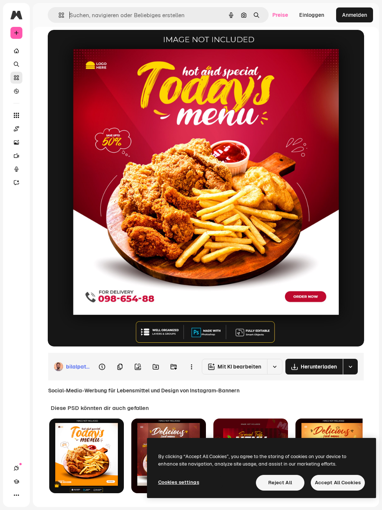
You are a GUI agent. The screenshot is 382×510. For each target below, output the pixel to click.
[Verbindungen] (16, 468)
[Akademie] (16, 482)
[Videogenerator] (16, 156)
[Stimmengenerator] (16, 169)
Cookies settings (178, 482)
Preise (280, 15)
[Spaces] (16, 129)
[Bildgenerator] (16, 142)
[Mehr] (16, 495)
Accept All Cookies (338, 482)
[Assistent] (16, 183)
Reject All (280, 482)
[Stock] (16, 78)
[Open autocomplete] (58, 15)
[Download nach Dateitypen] (350, 366)
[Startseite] (16, 51)
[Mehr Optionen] (191, 366)
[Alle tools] (16, 115)
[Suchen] (16, 64)
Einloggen (311, 15)
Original (95, 43)
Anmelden (354, 15)
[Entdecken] (16, 91)
